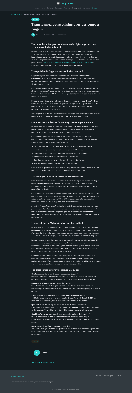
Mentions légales (108, 376)
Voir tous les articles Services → (42, 362)
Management (76, 8)
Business (50, 8)
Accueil (37, 8)
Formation (58, 8)
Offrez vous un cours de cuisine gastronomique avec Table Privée (68, 63)
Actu (43, 8)
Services (95, 8)
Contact (118, 376)
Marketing (86, 8)
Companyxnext (66, 3)
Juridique (67, 8)
